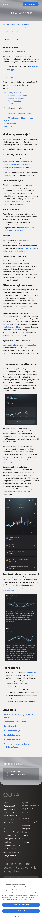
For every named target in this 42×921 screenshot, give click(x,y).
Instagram (26, 829)
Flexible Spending (10, 842)
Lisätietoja (8, 126)
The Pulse (28, 822)
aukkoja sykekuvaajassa (27, 695)
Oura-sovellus (23, 24)
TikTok (25, 835)
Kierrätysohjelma (10, 839)
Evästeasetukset (21, 917)
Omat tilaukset (9, 849)
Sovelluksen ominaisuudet (15, 28)
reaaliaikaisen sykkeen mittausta (16, 327)
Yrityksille (26, 809)
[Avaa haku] (19, 4)
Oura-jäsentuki (9, 24)
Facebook (26, 825)
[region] (21, 899)
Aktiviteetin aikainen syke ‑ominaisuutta (19, 345)
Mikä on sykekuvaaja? (13, 93)
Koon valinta (8, 835)
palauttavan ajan (27, 162)
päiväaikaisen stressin (20, 164)
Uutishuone (8, 822)
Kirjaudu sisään (30, 4)
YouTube (25, 842)
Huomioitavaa (10, 123)
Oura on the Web (10, 852)
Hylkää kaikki (21, 911)
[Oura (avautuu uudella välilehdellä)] (6, 4)
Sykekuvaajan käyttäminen (15, 121)
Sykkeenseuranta (10, 845)
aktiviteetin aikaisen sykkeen (14, 170)
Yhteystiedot (8, 856)
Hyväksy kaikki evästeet (21, 904)
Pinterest (26, 832)
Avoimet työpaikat (10, 819)
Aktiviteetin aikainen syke (16, 683)
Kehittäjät (26, 812)
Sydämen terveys (11, 31)
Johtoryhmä (8, 809)
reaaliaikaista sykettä (23, 201)
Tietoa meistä (9, 806)
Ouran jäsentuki (9, 832)
